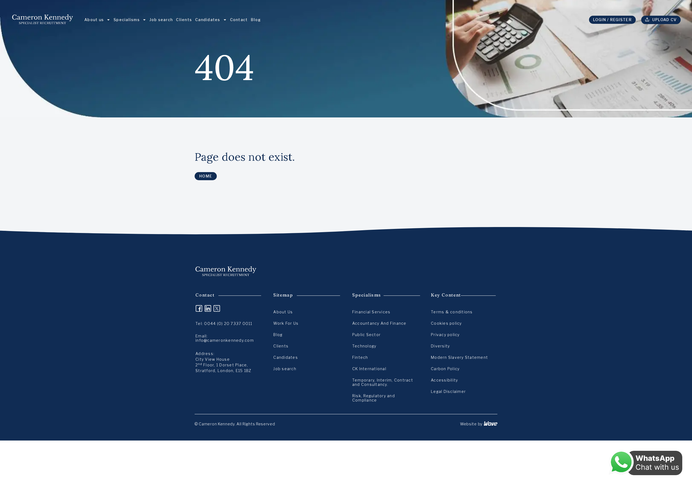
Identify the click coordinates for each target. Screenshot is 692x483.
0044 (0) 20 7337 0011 (228, 323)
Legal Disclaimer (448, 391)
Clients (184, 19)
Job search (161, 19)
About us (94, 19)
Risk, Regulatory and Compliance (373, 397)
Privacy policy (445, 334)
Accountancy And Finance (379, 323)
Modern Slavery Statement (459, 357)
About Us (283, 312)
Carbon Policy (445, 368)
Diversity (440, 346)
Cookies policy (446, 323)
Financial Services (371, 312)
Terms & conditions (452, 312)
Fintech (360, 357)
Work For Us (285, 323)
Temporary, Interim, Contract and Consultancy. (382, 382)
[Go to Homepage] (42, 20)
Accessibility (444, 380)
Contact (239, 19)
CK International (369, 368)
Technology (364, 346)
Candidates (207, 19)
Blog (256, 19)
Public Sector (366, 334)
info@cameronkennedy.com (224, 340)
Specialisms (127, 19)
